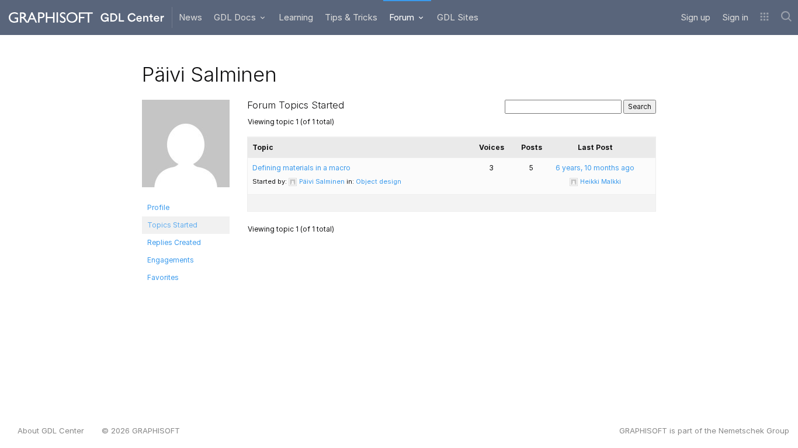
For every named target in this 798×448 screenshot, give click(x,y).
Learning (296, 17)
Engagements (170, 260)
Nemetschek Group (754, 430)
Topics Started (172, 224)
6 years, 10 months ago (595, 167)
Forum (403, 17)
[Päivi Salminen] (186, 148)
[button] (764, 17)
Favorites (163, 277)
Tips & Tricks (351, 17)
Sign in (735, 17)
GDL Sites (457, 17)
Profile (158, 207)
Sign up (695, 17)
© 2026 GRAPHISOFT (141, 430)
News (190, 17)
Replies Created (174, 242)
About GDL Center (51, 430)
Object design (378, 181)
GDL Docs (236, 17)
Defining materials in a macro (301, 167)
